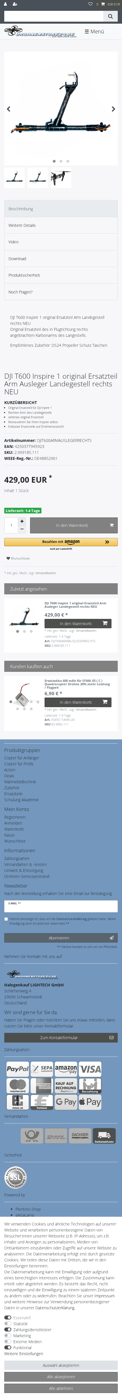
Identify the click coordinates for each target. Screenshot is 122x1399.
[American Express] (42, 1085)
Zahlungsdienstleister (32, 1329)
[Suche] (110, 16)
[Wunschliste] (90, 4)
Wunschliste (20, 558)
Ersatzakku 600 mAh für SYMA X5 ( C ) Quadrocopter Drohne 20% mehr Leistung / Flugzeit (77, 684)
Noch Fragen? (21, 292)
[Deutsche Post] (32, 1135)
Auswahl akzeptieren (61, 1365)
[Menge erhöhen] (22, 521)
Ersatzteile (13, 793)
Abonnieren (59, 938)
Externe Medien (27, 1341)
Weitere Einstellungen (23, 1353)
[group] (24, 618)
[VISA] (90, 1069)
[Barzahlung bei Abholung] (90, 1085)
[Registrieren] (15, 4)
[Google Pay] (66, 1102)
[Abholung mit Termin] (104, 1135)
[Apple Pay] (90, 1102)
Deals (9, 775)
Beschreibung (21, 208)
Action (9, 769)
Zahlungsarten (17, 858)
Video (13, 241)
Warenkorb (14, 829)
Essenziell (22, 1317)
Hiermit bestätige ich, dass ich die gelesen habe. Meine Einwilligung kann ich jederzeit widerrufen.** (62, 921)
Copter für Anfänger (21, 757)
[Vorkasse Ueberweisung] (42, 1102)
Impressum (104, 1295)
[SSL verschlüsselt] (15, 1177)
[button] (61, 544)
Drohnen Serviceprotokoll (26, 876)
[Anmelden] (6, 4)
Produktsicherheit (24, 275)
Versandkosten (45, 573)
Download (17, 258)
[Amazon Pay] (66, 1069)
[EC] (18, 1102)
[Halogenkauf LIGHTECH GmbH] (32, 974)
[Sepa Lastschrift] (42, 1069)
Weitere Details (22, 225)
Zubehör (11, 787)
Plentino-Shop (28, 1209)
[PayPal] (18, 1069)
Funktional (22, 1347)
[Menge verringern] (22, 529)
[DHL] (56, 1135)
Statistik (20, 1323)
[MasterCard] (18, 1085)
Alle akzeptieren (61, 1376)
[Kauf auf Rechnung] (66, 1085)
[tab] (61, 208)
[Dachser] (80, 1135)
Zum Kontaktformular (59, 1037)
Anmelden (13, 823)
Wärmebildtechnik (20, 781)
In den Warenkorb (72, 525)
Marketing (22, 1335)
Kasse (9, 835)
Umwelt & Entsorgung (23, 870)
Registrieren (15, 817)
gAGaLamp (25, 1215)
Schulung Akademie (21, 799)
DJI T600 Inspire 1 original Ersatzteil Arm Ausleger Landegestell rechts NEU (75, 605)
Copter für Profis (18, 763)
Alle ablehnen (61, 1388)
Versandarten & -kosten (25, 864)
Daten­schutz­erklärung (54, 1307)
